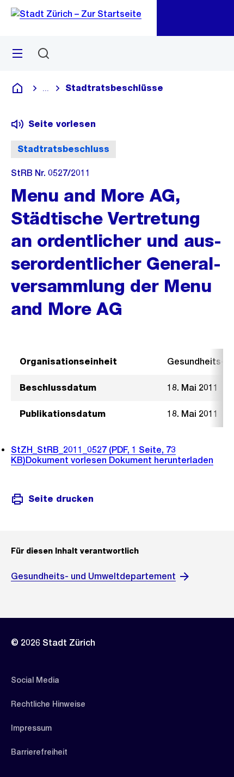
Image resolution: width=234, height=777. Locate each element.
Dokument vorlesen (67, 460)
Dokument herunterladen (161, 460)
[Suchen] (43, 53)
